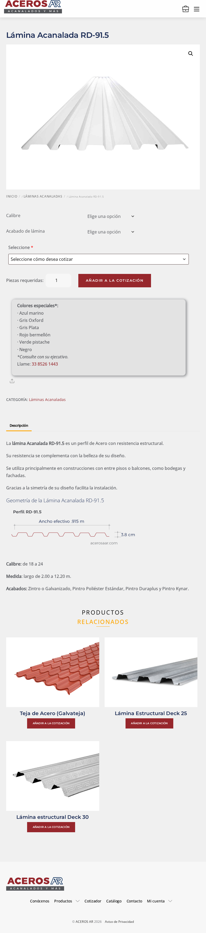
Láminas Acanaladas (43, 196)
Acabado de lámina (25, 231)
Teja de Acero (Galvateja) (52, 713)
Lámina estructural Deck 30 (52, 817)
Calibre (13, 215)
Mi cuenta (156, 901)
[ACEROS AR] (33, 6)
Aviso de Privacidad (119, 921)
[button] (191, 53)
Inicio (11, 196)
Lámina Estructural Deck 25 (151, 713)
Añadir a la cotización (115, 280)
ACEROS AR (84, 921)
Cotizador (92, 901)
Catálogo (114, 901)
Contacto (134, 901)
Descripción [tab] (19, 425)
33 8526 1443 (45, 364)
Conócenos (39, 901)
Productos (63, 901)
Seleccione (20, 247)
